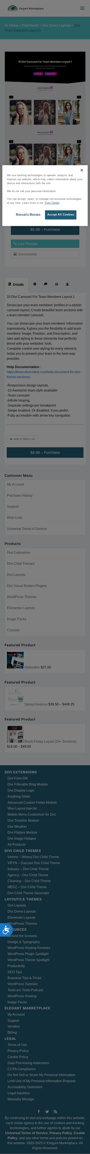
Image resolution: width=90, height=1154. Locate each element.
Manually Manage (28, 214)
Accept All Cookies (60, 214)
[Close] (81, 170)
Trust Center (51, 203)
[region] (45, 195)
